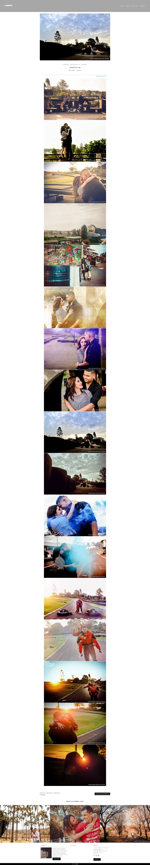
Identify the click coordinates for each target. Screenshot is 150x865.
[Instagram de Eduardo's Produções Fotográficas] (95, 855)
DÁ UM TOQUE (134, 6)
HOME (122, 6)
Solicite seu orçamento (102, 793)
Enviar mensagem (98, 849)
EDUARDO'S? (142, 6)
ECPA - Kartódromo (102, 76)
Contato (97, 859)
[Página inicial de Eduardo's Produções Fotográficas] (8, 6)
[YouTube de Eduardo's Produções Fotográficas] (98, 855)
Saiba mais (56, 858)
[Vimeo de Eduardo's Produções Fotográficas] (96, 855)
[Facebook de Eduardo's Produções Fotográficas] (93, 855)
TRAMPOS (127, 6)
